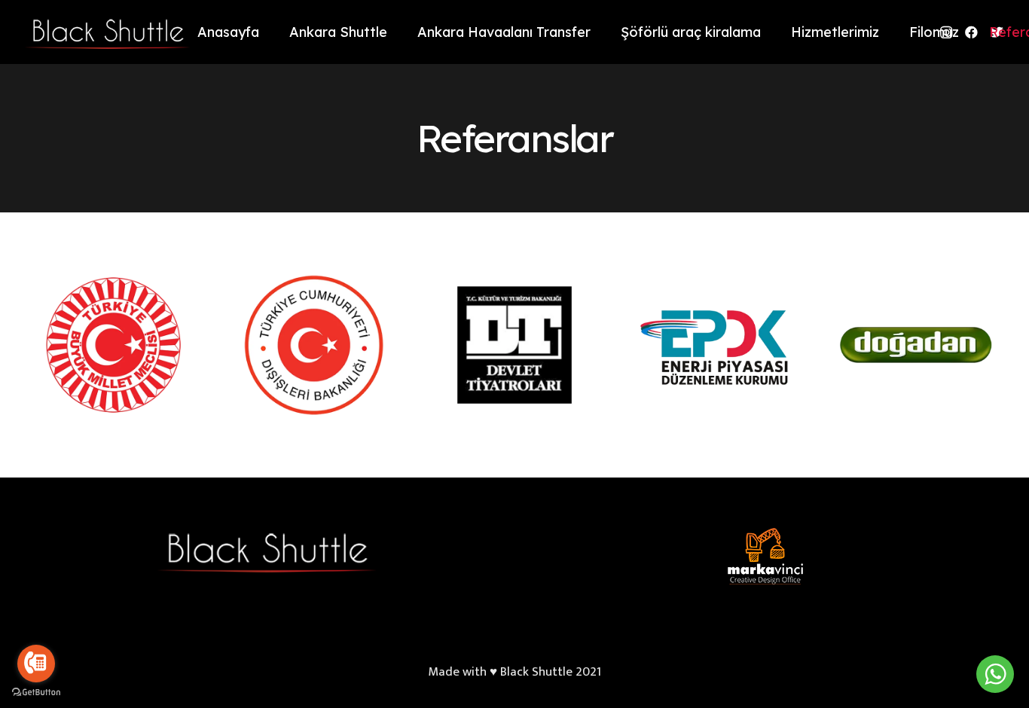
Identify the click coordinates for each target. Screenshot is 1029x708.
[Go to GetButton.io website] (36, 692)
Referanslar (514, 138)
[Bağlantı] (105, 32)
